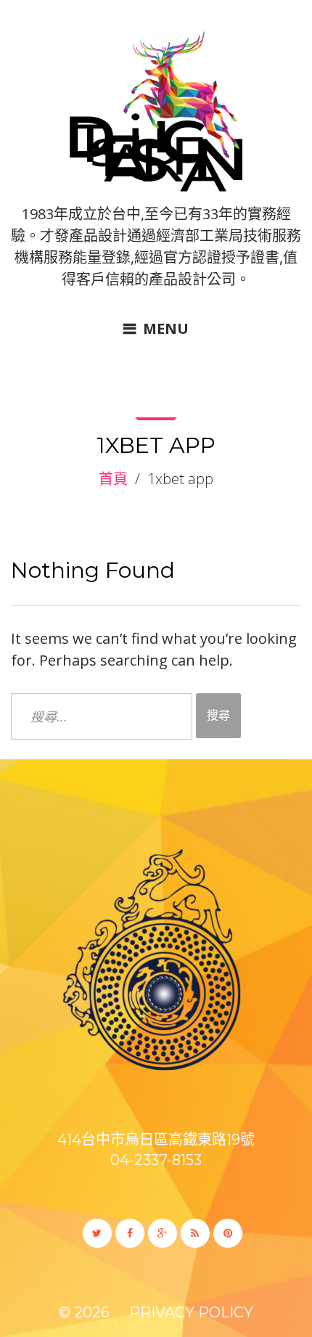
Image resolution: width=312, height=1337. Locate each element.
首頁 (113, 478)
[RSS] (195, 1233)
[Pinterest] (227, 1233)
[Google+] (162, 1233)
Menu (166, 328)
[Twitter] (97, 1233)
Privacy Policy (191, 1312)
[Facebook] (129, 1233)
